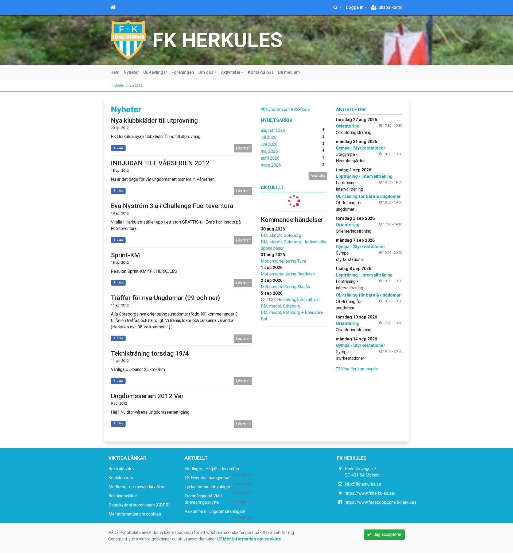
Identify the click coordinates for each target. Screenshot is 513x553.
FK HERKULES (217, 40)
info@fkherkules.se (363, 484)
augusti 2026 (273, 130)
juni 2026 (269, 144)
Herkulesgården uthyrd (298, 299)
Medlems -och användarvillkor (136, 486)
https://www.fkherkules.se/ (370, 493)
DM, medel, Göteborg (280, 306)
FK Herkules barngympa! (208, 477)
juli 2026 (269, 137)
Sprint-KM (125, 255)
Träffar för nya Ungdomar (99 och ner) (165, 298)
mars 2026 (271, 165)
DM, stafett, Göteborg (281, 235)
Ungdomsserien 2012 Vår (147, 396)
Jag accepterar (386, 534)
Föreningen (183, 72)
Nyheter (131, 72)
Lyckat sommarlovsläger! (208, 486)
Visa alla (318, 176)
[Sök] (337, 7)
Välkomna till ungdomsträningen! (215, 511)
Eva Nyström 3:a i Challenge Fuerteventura (172, 206)
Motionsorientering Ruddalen (288, 273)
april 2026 (270, 158)
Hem (114, 72)
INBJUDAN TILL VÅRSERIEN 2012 (160, 163)
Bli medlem (289, 72)
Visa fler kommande (359, 368)
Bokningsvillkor (122, 495)
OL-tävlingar (155, 72)
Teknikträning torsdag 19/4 (150, 353)
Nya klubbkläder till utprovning (154, 120)
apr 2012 (136, 85)
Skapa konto (390, 7)
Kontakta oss (261, 72)
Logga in (354, 7)
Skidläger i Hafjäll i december (212, 468)
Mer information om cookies (134, 514)
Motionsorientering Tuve (283, 261)
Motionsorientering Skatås (285, 286)
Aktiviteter (230, 72)
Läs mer (243, 148)
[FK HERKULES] (128, 38)
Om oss (205, 72)
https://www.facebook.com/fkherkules (381, 502)
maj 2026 (269, 151)
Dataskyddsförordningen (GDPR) (139, 505)
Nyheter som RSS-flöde (287, 109)
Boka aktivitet (121, 468)
